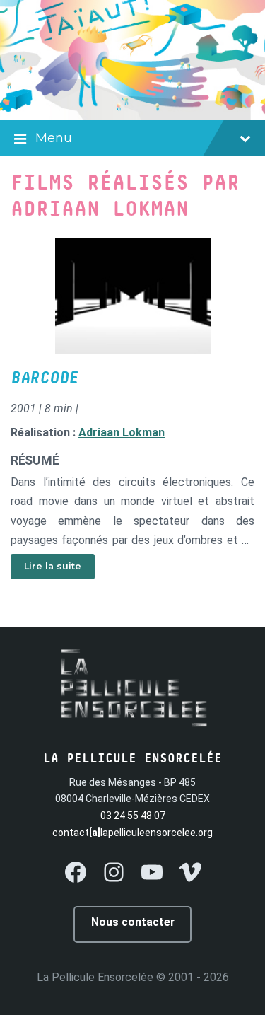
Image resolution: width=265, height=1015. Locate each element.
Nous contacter (133, 922)
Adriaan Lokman (121, 432)
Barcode (44, 378)
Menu (53, 138)
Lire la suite (52, 566)
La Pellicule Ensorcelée (95, 977)
